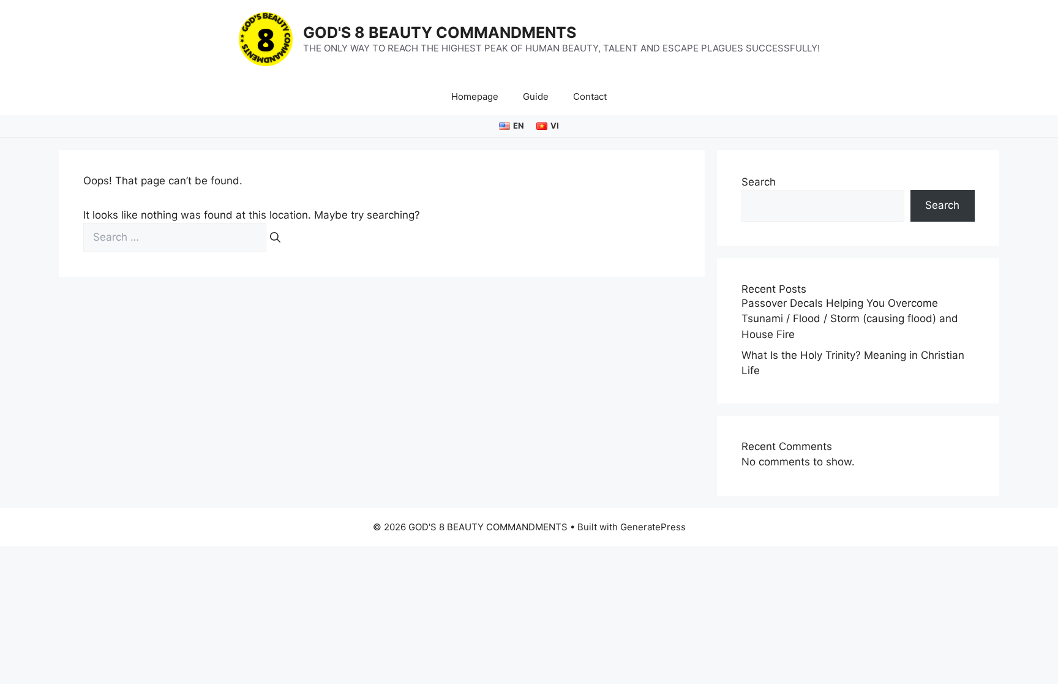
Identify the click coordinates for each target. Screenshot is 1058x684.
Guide (536, 96)
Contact (590, 96)
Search (758, 182)
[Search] (275, 237)
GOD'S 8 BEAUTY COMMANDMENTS (439, 32)
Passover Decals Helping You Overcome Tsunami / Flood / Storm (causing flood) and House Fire (849, 318)
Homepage (474, 96)
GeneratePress (653, 527)
